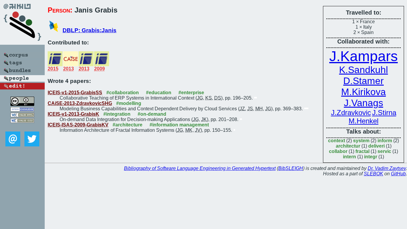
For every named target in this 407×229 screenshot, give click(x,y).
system (361, 140)
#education (158, 92)
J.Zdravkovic (351, 113)
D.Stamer (363, 80)
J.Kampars (363, 56)
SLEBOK (373, 173)
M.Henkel (363, 121)
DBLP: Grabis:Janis (89, 30)
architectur (348, 145)
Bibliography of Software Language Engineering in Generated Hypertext (200, 168)
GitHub (398, 173)
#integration (117, 114)
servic (384, 151)
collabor (338, 151)
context (336, 140)
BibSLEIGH (290, 168)
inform (385, 140)
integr (370, 156)
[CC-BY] (22, 104)
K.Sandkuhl (363, 69)
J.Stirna (384, 113)
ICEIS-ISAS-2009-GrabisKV (78, 124)
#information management (179, 124)
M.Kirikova (363, 91)
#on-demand (152, 114)
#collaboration (122, 92)
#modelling (128, 103)
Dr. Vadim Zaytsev (387, 168)
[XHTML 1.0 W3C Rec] (22, 115)
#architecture (127, 124)
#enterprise (191, 92)
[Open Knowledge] (22, 109)
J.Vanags (363, 103)
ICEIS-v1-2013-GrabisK (73, 114)
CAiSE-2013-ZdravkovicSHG (80, 103)
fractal (362, 151)
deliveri (376, 145)
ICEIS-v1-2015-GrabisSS (75, 92)
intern (349, 156)
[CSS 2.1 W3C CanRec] (22, 127)
